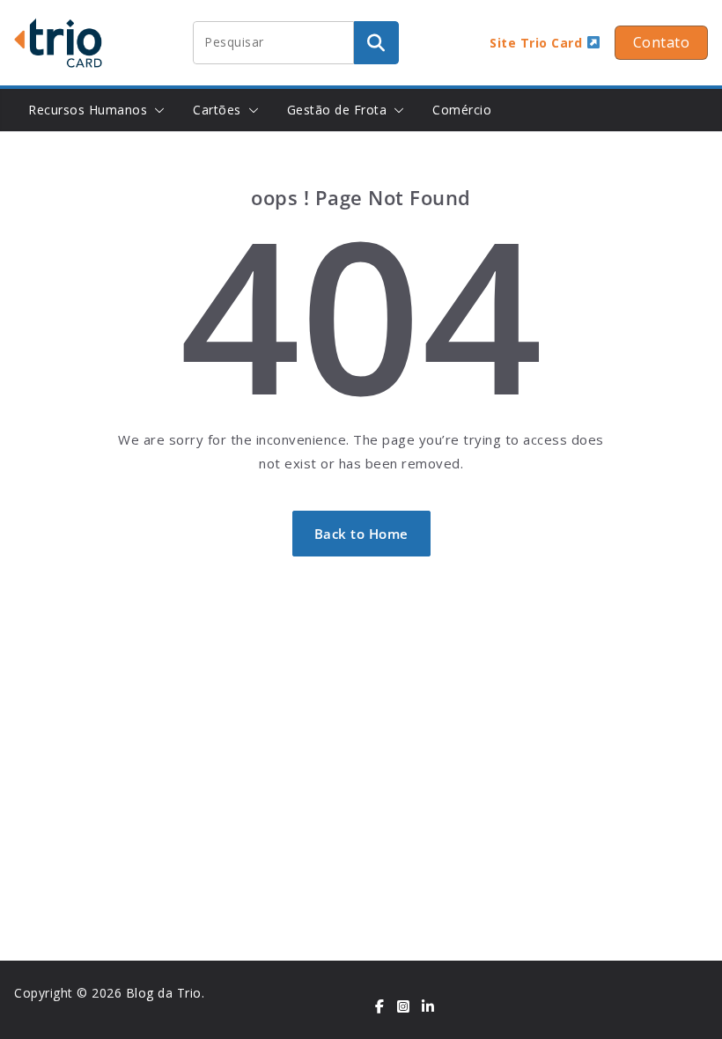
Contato (661, 42)
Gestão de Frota (337, 109)
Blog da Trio (164, 992)
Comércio (461, 109)
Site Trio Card (538, 42)
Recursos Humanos (87, 109)
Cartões (217, 109)
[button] (156, 110)
